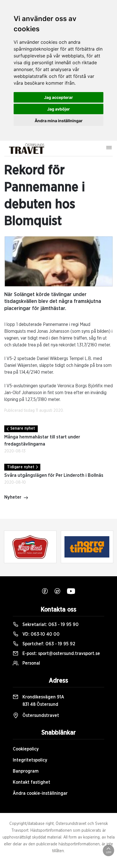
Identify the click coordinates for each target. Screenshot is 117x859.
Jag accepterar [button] (58, 97)
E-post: (60, 653)
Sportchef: (48, 644)
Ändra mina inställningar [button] (59, 120)
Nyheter (12, 497)
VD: (40, 634)
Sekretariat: (50, 624)
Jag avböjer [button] (58, 109)
